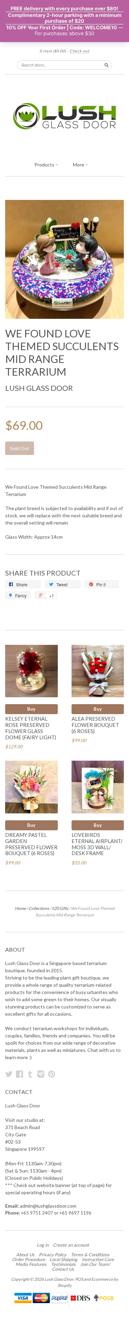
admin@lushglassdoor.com (48, 1206)
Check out (79, 51)
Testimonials (63, 1264)
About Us (25, 1254)
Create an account (71, 1244)
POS (79, 1279)
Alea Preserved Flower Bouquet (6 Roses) (95, 725)
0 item (53, 51)
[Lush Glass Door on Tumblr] (30, 1074)
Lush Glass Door (39, 388)
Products (44, 165)
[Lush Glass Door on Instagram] (41, 1074)
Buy (31, 709)
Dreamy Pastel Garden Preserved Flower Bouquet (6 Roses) (31, 844)
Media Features (30, 1264)
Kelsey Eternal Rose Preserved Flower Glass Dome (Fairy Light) (30, 728)
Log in (43, 1244)
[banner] (64, 116)
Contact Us (63, 1269)
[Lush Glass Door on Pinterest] (51, 1074)
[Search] (107, 65)
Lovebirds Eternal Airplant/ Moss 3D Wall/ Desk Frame (97, 844)
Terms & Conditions (90, 1254)
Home (20, 908)
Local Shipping (63, 1259)
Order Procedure (28, 1259)
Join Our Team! (95, 1264)
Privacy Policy (52, 1254)
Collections (39, 908)
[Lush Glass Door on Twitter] (9, 1074)
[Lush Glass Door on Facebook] (19, 1074)
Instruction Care (98, 1259)
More (79, 165)
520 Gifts (60, 908)
